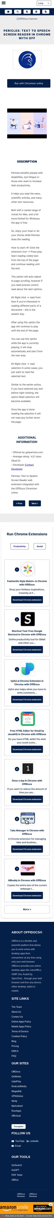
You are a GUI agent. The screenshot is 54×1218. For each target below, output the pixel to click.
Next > (35, 503)
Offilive (15, 1180)
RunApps (16, 1111)
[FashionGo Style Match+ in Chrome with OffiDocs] (28, 575)
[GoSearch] (17, 12)
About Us (16, 1012)
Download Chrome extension (27, 600)
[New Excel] (36, 12)
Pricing (15, 1046)
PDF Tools (17, 1175)
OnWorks (16, 1076)
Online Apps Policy (21, 1021)
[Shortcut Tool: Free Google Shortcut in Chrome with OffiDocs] (28, 625)
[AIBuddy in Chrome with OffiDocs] (28, 874)
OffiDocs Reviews (21, 1195)
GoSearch (17, 1165)
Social (40, 546)
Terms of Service (20, 1031)
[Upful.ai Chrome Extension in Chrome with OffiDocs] (28, 675)
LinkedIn (34, 1141)
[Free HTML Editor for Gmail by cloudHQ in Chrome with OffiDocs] (28, 725)
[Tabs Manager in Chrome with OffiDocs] (28, 824)
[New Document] (27, 12)
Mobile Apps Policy (21, 1026)
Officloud (16, 1116)
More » (27, 909)
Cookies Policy (19, 1036)
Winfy (14, 1101)
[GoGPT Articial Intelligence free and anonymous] (8, 12)
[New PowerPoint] (45, 12)
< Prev (19, 503)
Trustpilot (18, 1126)
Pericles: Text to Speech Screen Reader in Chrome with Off (27, 34)
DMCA (15, 1051)
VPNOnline (17, 1096)
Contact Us (17, 1017)
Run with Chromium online (29, 83)
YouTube (19, 1141)
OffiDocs (16, 1071)
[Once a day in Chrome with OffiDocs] (28, 775)
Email (18, 1146)
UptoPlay (16, 1081)
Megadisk (16, 1091)
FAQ (14, 1056)
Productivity (20, 546)
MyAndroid (17, 1106)
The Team (17, 1007)
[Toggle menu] (3, 3)
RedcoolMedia (19, 1086)
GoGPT (15, 1170)
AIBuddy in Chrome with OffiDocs (27, 880)
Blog (14, 1041)
